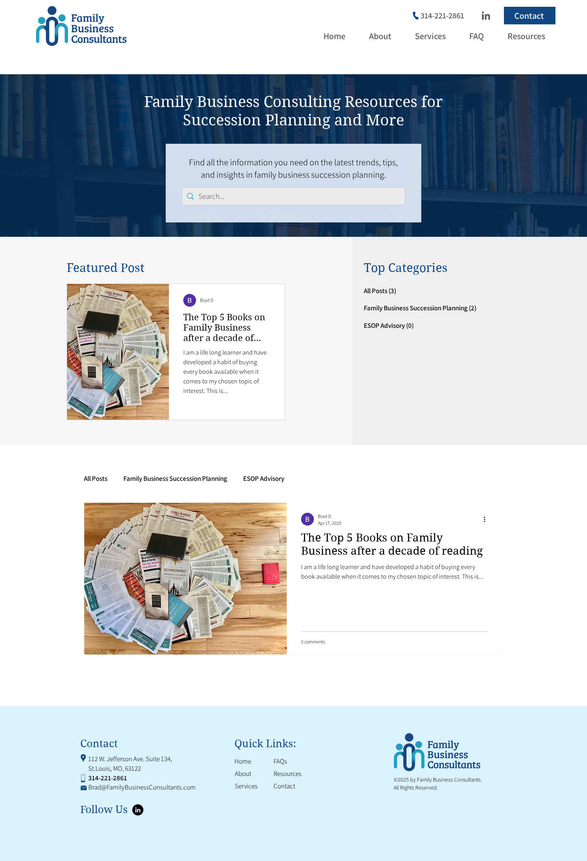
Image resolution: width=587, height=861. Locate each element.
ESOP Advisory (263, 478)
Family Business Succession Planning (175, 478)
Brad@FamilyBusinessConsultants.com (142, 787)
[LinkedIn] (485, 15)
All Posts (95, 478)
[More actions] (487, 519)
